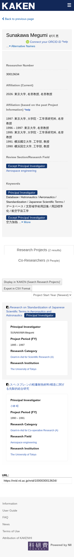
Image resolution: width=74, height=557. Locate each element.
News (6, 524)
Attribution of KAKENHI (17, 538)
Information (9, 503)
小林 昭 (14, 406)
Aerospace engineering (21, 170)
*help (65, 41)
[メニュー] (69, 5)
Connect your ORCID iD (45, 41)
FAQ (5, 517)
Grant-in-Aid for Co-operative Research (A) (34, 430)
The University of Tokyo (23, 369)
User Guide (9, 510)
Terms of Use (11, 531)
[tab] (39, 250)
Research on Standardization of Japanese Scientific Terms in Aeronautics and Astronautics (35, 311)
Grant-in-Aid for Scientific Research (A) (32, 357)
